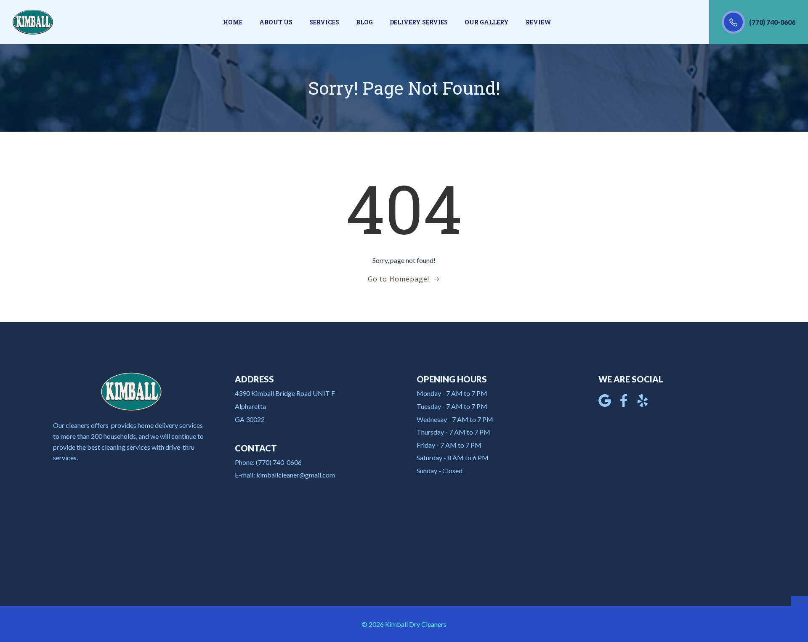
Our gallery (487, 22)
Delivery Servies (419, 22)
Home (232, 22)
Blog (364, 22)
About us (275, 22)
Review (538, 22)
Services (324, 22)
